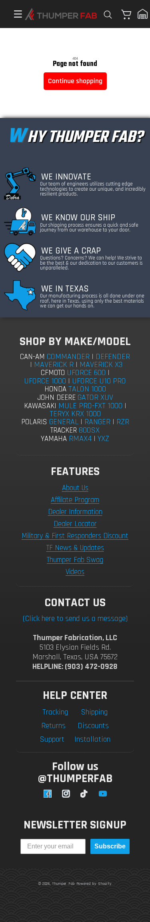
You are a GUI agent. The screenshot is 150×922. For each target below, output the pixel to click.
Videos (75, 572)
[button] (14, 14)
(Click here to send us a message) (75, 618)
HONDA (55, 389)
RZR (122, 422)
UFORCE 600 (86, 372)
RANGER (97, 422)
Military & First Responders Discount (75, 536)
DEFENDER (113, 356)
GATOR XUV (95, 397)
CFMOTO (53, 372)
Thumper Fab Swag (75, 560)
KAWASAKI (40, 406)
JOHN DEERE (56, 397)
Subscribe (110, 846)
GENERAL (63, 422)
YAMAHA (54, 438)
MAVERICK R (54, 364)
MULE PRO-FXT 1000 (90, 406)
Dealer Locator (75, 524)
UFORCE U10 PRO (99, 381)
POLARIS (34, 422)
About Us (75, 488)
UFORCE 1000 (45, 381)
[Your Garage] (143, 14)
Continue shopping (75, 81)
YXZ (103, 438)
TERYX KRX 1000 (75, 414)
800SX (89, 430)
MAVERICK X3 (101, 364)
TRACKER (63, 430)
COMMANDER (68, 356)
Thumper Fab (63, 883)
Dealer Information (75, 512)
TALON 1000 (87, 389)
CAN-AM (32, 356)
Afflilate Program (75, 500)
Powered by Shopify (94, 883)
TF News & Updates (75, 548)
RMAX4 (80, 438)
